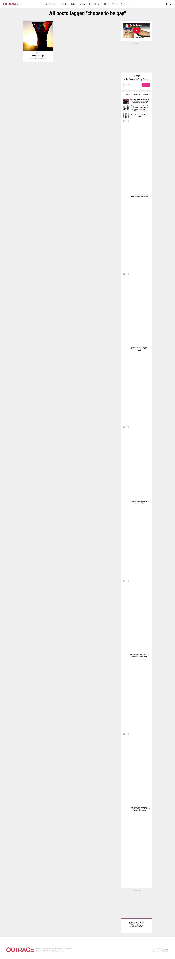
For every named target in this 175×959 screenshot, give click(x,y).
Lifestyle (63, 4)
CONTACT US (68, 949)
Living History (94, 4)
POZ (106, 4)
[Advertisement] (136, 57)
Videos (114, 4)
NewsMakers (51, 4)
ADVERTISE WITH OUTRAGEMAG (53, 949)
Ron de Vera (33, 58)
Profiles (82, 4)
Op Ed (73, 4)
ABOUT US (39, 949)
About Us (124, 4)
